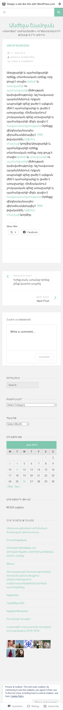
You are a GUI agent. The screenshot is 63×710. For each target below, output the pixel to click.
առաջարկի (15, 86)
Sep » (18, 486)
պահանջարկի (17, 90)
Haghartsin (12, 595)
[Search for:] (22, 385)
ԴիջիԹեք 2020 (15, 603)
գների (31, 81)
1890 (40, 134)
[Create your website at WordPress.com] (31, 4)
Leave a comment (22, 61)
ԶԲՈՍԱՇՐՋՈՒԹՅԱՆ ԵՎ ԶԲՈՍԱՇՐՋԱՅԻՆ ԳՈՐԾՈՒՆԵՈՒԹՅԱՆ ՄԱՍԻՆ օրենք (30, 552)
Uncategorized (18, 45)
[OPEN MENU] (4, 12)
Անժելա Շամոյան (31, 25)
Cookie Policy (17, 696)
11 (17, 469)
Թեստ (10, 563)
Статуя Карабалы (16, 540)
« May (9, 486)
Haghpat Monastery (17, 611)
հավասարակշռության (23, 126)
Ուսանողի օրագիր (18, 619)
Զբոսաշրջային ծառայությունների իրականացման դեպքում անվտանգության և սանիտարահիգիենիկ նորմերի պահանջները (28, 579)
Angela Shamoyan (22, 57)
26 (24, 481)
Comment (44, 356)
